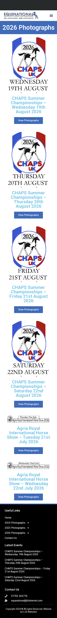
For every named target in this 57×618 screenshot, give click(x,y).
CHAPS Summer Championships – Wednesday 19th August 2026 (24, 553)
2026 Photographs (15, 532)
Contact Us (11, 537)
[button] (51, 15)
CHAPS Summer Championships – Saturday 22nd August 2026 (24, 579)
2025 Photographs (15, 527)
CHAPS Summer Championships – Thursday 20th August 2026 (24, 561)
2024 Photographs (15, 522)
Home (8, 517)
